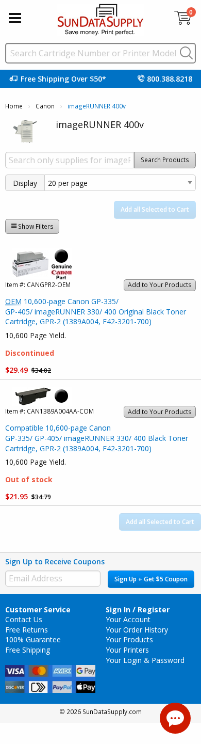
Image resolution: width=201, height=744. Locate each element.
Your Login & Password (145, 660)
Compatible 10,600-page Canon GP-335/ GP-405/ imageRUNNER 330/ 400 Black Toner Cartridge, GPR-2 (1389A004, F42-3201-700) (96, 438)
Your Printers (127, 650)
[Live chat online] (175, 718)
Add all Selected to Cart (155, 209)
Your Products (129, 639)
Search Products (165, 159)
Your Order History (137, 630)
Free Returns (26, 630)
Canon (45, 106)
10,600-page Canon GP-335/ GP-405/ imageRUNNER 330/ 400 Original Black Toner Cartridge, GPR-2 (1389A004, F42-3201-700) (95, 311)
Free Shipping (27, 650)
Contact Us (23, 619)
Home (14, 106)
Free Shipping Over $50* (63, 79)
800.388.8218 (169, 79)
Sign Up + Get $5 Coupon (151, 579)
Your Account (128, 619)
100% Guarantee (33, 639)
